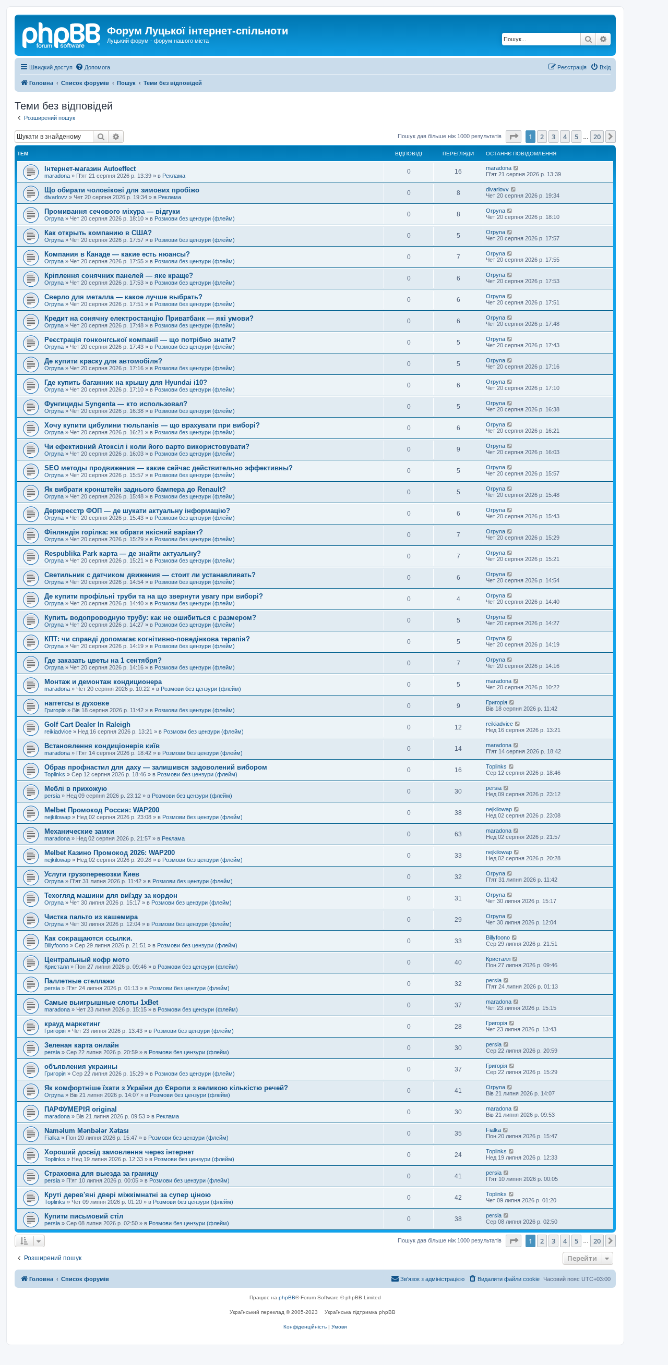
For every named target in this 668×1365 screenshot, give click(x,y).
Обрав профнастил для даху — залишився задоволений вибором (155, 767)
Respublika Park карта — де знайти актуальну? (122, 553)
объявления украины (80, 1066)
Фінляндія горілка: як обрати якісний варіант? (123, 532)
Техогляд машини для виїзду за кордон (110, 895)
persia (52, 796)
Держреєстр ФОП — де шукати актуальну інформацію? (137, 511)
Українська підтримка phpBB (360, 1312)
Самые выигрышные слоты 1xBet (101, 1002)
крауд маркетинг (72, 1024)
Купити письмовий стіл (83, 1216)
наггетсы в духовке (76, 703)
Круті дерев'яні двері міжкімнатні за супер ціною (127, 1195)
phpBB (287, 1297)
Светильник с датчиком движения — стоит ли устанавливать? (150, 575)
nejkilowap (57, 817)
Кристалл (56, 967)
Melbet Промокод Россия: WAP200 (101, 810)
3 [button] (553, 136)
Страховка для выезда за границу (101, 1173)
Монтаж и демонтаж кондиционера (103, 682)
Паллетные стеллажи (79, 981)
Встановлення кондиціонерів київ (102, 746)
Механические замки (79, 831)
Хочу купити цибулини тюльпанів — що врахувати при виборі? (152, 425)
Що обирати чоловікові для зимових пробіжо (121, 190)
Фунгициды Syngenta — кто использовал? (115, 404)
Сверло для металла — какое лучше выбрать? (123, 297)
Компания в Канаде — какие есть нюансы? (117, 254)
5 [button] (576, 136)
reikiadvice (57, 731)
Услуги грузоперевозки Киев (91, 874)
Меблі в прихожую (75, 789)
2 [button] (542, 136)
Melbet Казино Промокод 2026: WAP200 (109, 853)
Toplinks (54, 774)
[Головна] (62, 34)
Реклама (173, 176)
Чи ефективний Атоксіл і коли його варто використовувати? (146, 446)
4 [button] (565, 136)
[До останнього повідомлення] (516, 168)
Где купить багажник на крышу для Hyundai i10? (125, 382)
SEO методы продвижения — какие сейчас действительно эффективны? (168, 468)
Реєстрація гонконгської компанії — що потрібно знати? (140, 340)
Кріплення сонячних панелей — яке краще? (118, 275)
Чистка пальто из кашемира (91, 917)
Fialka (51, 1138)
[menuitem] (92, 67)
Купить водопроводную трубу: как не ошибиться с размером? (150, 617)
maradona (57, 176)
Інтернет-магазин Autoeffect (90, 169)
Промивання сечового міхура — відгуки (112, 211)
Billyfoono (56, 945)
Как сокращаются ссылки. (88, 938)
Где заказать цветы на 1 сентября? (103, 660)
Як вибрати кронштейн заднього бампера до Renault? (135, 489)
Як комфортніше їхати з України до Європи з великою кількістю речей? (166, 1088)
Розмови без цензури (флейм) (194, 218)
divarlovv (55, 197)
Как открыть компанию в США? (98, 233)
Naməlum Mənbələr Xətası (86, 1131)
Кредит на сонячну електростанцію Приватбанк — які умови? (149, 318)
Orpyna (54, 218)
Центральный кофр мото (86, 960)
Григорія (55, 710)
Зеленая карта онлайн (81, 1045)
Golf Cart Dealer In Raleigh (87, 724)
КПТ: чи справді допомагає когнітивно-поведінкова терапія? (147, 639)
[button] (513, 136)
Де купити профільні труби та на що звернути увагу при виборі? (153, 596)
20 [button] (597, 136)
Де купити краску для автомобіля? (103, 361)
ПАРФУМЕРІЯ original (80, 1109)
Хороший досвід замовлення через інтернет (119, 1152)
